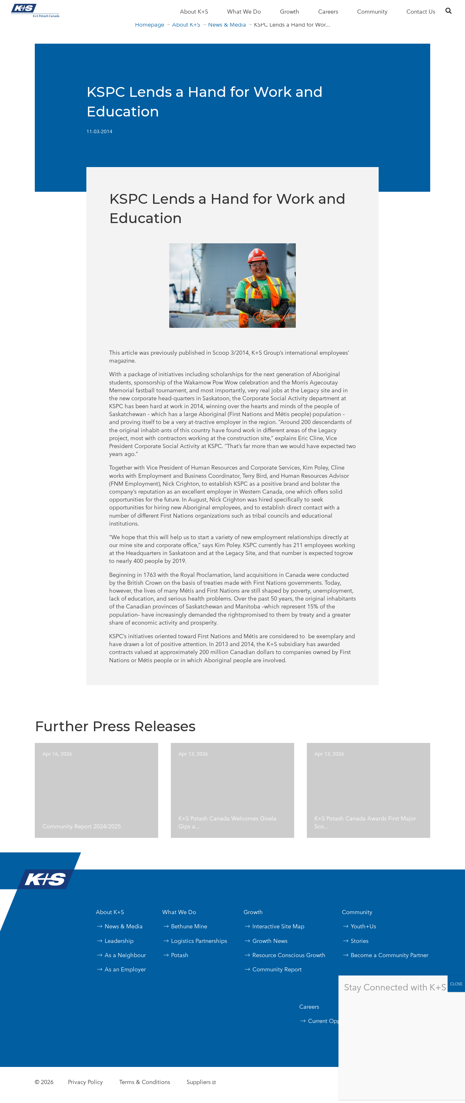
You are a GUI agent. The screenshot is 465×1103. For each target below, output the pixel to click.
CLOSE (456, 983)
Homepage (149, 24)
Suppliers (199, 1082)
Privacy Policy (85, 1082)
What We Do (244, 11)
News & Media (227, 24)
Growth (289, 11)
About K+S (194, 11)
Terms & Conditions (144, 1082)
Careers (328, 11)
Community (372, 11)
